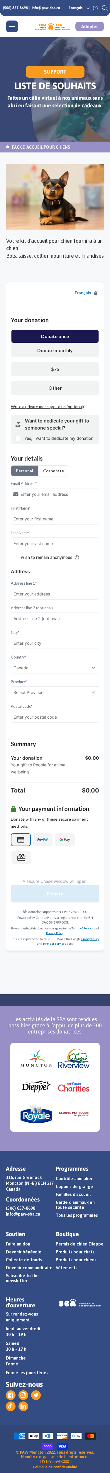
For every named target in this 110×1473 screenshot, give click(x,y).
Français (75, 8)
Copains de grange (74, 1186)
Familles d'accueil (73, 1194)
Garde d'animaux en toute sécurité (75, 1205)
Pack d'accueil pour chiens (41, 147)
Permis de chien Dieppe (80, 1243)
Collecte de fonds (24, 1259)
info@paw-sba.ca (46, 8)
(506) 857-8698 (15, 8)
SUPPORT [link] (55, 72)
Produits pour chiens (76, 1259)
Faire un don (18, 1243)
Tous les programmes (77, 1215)
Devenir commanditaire (29, 1267)
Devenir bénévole (23, 1251)
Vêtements (66, 1267)
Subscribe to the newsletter (22, 1278)
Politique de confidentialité (55, 1467)
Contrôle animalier (74, 1178)
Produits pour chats (75, 1251)
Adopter (89, 26)
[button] (105, 8)
